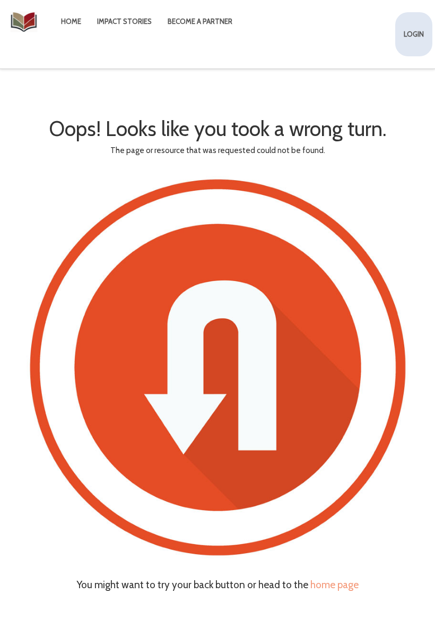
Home (71, 21)
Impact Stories (124, 21)
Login (414, 34)
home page (334, 585)
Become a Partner (200, 21)
